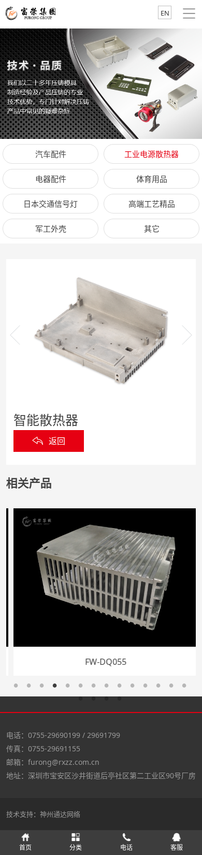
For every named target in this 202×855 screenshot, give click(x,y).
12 (161, 688)
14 (187, 688)
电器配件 (50, 179)
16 (97, 701)
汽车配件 (50, 154)
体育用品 (151, 179)
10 (135, 688)
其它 (152, 228)
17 (110, 701)
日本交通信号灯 (50, 203)
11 (148, 688)
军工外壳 (50, 228)
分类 (75, 847)
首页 (25, 847)
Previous (15, 335)
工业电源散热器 (151, 154)
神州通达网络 (60, 814)
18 (123, 701)
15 (84, 701)
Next (187, 335)
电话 (126, 847)
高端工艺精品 (151, 203)
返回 (57, 441)
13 (174, 688)
